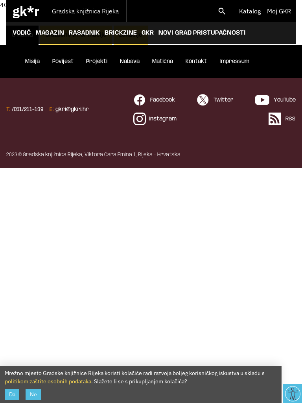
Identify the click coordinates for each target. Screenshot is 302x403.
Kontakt (196, 61)
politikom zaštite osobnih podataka (48, 381)
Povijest (63, 61)
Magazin (50, 33)
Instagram (163, 119)
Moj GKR (279, 11)
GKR (148, 33)
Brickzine (121, 33)
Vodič (22, 33)
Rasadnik (84, 33)
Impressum (234, 61)
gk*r (26, 11)
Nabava (130, 61)
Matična (162, 61)
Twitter (223, 100)
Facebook (162, 100)
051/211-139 (28, 109)
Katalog (250, 11)
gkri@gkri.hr (72, 109)
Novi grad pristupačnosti (202, 33)
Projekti (96, 61)
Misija (32, 61)
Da (12, 394)
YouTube (284, 100)
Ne (33, 394)
